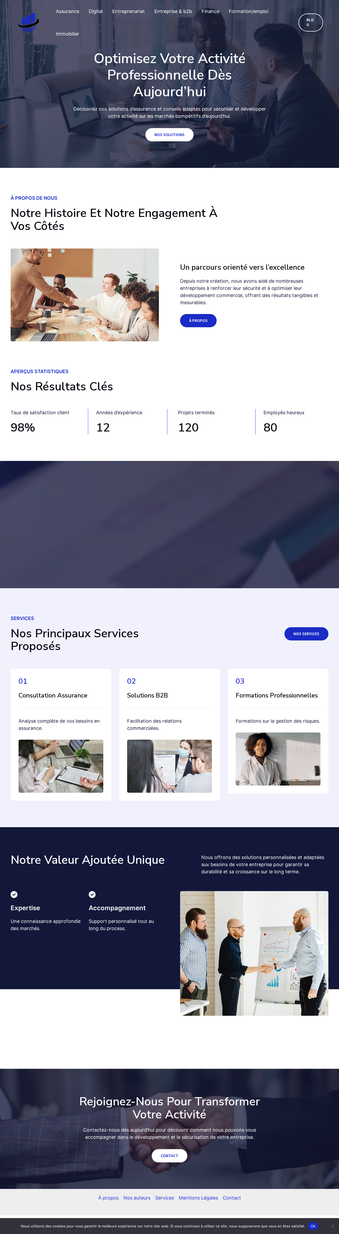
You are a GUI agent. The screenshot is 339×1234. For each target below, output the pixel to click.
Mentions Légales (198, 1198)
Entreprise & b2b (173, 11)
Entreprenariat (128, 11)
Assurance (67, 11)
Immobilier (67, 34)
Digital (96, 11)
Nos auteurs (136, 1198)
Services (164, 1198)
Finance (210, 11)
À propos (108, 1198)
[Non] (332, 1226)
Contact (232, 1198)
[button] (310, 22)
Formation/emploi (248, 11)
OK (313, 1226)
